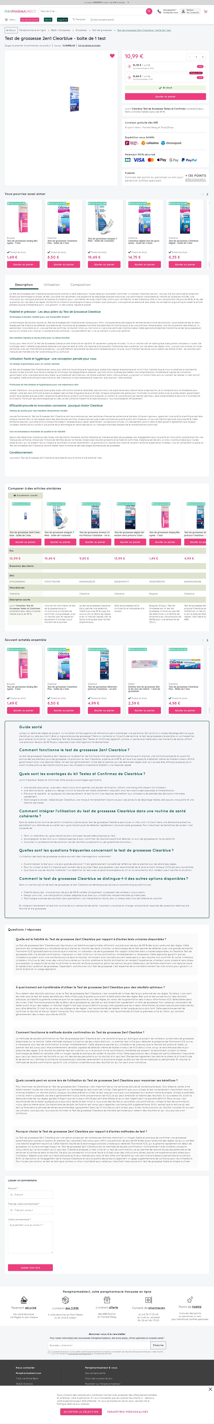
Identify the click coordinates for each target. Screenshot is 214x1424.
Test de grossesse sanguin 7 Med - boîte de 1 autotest (102, 240)
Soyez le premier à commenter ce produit (28, 45)
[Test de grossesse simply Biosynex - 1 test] (165, 515)
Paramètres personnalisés (127, 1412)
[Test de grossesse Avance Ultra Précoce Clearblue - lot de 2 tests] (95, 515)
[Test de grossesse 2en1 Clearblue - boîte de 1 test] (25, 515)
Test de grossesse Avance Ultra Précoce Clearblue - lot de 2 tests (95, 534)
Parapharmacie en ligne (32, 30)
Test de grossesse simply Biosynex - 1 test (22, 242)
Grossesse (81, 30)
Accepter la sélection (81, 1412)
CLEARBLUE (69, 45)
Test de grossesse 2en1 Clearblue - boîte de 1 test (25, 534)
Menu (12, 19)
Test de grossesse (102, 30)
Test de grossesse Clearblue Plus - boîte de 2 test (62, 242)
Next (207, 194)
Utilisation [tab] (52, 284)
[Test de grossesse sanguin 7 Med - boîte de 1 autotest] (60, 515)
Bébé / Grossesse (60, 30)
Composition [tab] (80, 284)
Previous (203, 194)
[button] (112, 56)
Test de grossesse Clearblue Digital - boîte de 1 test (183, 242)
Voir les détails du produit (89, 45)
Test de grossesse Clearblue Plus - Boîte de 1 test (183, 688)
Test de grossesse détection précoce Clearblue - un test (102, 688)
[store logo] (20, 11)
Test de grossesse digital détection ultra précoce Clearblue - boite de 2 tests (129, 534)
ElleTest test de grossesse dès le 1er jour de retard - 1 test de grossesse (144, 689)
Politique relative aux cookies (73, 1404)
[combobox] (95, 11)
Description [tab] (24, 284)
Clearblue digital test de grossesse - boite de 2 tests (144, 242)
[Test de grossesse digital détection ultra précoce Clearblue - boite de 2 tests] (130, 515)
